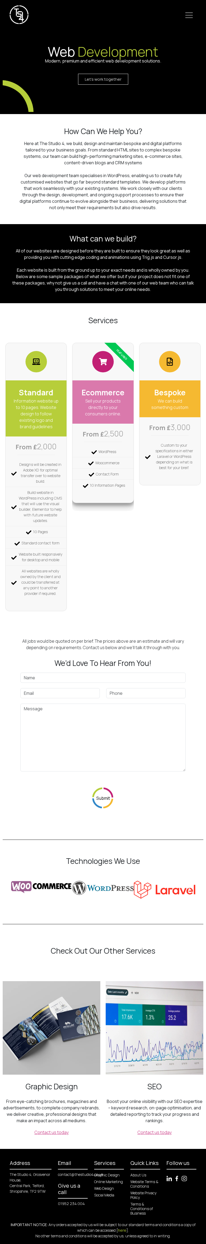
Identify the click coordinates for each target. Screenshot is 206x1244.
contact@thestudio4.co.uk (80, 1174)
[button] (16, 889)
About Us (138, 1174)
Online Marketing (108, 1181)
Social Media (104, 1195)
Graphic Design (107, 1174)
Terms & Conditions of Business (141, 1209)
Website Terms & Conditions (144, 1184)
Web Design (104, 1188)
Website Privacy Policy (143, 1195)
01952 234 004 (71, 1203)
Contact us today (52, 1132)
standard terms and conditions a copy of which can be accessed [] (136, 1227)
